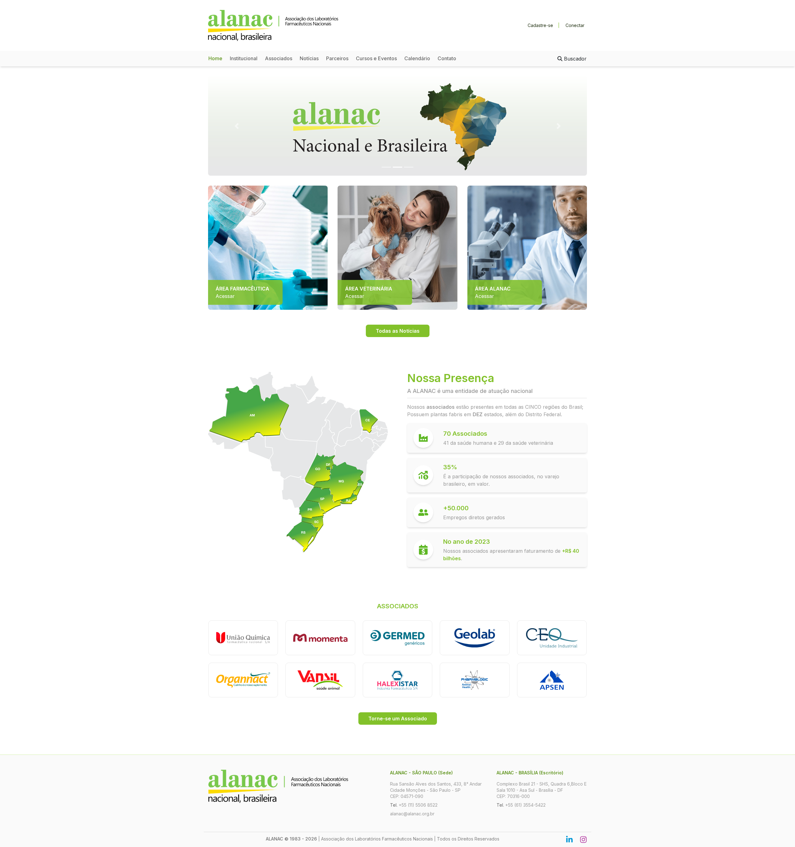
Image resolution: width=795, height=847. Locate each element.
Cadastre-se (540, 25)
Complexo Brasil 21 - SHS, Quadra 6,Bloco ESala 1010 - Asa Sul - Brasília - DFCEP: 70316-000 (542, 790)
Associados (278, 58)
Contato (447, 58)
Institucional (243, 58)
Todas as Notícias (398, 331)
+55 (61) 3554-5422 (525, 805)
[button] (236, 126)
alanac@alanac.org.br (412, 813)
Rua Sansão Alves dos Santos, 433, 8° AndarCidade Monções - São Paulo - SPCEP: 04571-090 (436, 790)
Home (215, 58)
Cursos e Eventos (376, 58)
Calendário (417, 58)
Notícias (309, 58)
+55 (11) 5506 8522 (418, 805)
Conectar (575, 25)
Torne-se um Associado (397, 718)
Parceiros (337, 58)
